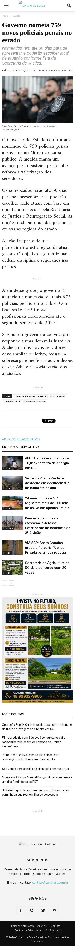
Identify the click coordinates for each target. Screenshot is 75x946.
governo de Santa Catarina (30, 396)
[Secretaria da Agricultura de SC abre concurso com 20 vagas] (12, 567)
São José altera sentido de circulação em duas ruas (36, 768)
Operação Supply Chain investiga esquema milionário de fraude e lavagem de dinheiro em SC (37, 727)
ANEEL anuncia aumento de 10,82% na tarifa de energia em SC (47, 463)
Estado (7, 468)
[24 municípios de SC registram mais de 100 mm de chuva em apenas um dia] (12, 503)
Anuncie (42, 926)
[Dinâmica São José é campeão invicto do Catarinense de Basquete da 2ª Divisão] (12, 523)
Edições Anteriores (22, 926)
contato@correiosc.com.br (50, 882)
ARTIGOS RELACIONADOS (21, 439)
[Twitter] (43, 910)
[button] (69, 5)
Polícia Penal (57, 396)
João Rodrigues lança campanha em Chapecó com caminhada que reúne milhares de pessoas (35, 792)
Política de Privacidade (28, 930)
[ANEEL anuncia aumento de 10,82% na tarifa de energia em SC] (12, 463)
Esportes (8, 528)
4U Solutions (53, 930)
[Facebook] (20, 910)
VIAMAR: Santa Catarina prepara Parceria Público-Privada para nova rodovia (45, 547)
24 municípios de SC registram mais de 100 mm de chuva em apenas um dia (47, 503)
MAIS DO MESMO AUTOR (20, 447)
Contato (55, 926)
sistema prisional (36, 401)
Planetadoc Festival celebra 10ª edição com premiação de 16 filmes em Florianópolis (30, 757)
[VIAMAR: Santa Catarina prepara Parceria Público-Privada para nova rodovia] (12, 547)
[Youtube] (54, 910)
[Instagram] (32, 910)
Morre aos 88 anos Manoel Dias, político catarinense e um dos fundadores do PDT (37, 779)
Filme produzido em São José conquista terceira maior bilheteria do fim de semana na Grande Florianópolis (33, 742)
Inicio (5, 15)
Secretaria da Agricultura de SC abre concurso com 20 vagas (47, 567)
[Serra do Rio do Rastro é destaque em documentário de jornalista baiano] (12, 483)
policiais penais (13, 401)
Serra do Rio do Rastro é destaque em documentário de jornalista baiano (47, 483)
